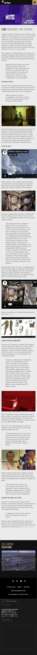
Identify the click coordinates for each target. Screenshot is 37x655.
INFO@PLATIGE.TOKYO (7, 621)
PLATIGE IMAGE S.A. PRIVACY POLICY (18, 594)
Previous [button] (2, 116)
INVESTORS (27, 587)
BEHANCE (11, 314)
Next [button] (34, 116)
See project (18, 565)
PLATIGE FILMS (11, 587)
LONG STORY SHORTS (27, 527)
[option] (18, 116)
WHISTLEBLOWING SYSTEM (18, 590)
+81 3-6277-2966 (6, 604)
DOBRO (19, 587)
